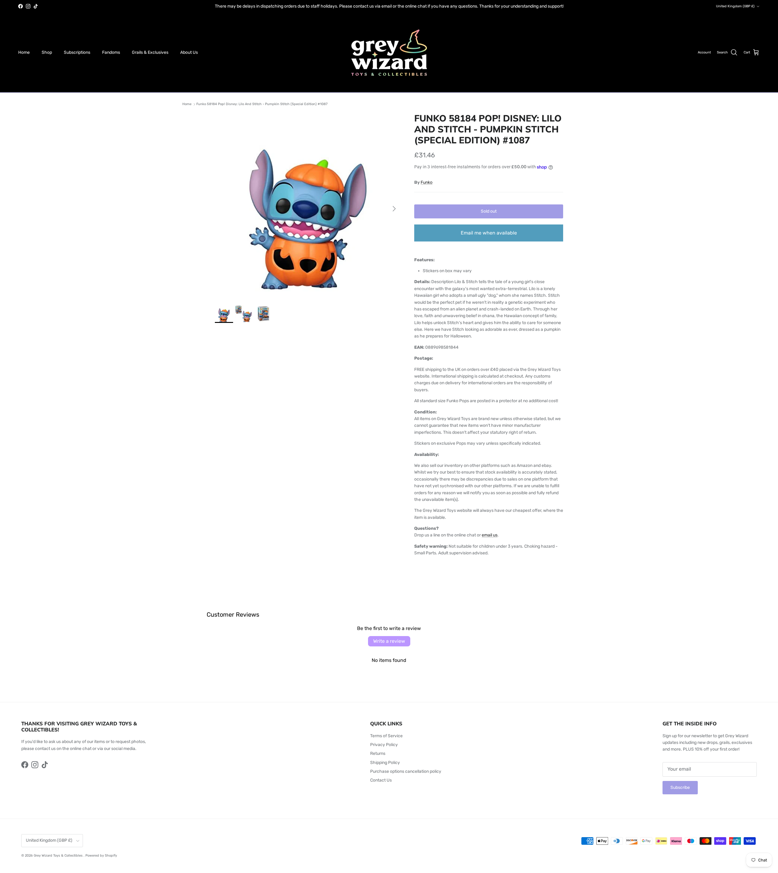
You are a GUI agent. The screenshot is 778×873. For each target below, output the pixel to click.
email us (489, 535)
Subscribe (680, 787)
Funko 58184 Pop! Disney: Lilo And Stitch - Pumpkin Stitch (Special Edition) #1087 (262, 104)
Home (24, 52)
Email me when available (489, 233)
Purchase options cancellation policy (405, 771)
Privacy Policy (384, 744)
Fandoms (111, 52)
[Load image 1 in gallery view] (308, 206)
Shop (47, 52)
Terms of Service (386, 735)
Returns (377, 753)
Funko (426, 182)
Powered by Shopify (101, 856)
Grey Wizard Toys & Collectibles (59, 856)
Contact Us (381, 780)
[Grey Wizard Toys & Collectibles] (389, 52)
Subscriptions (77, 52)
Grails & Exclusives (150, 52)
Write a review (389, 641)
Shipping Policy (385, 762)
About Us (189, 52)
